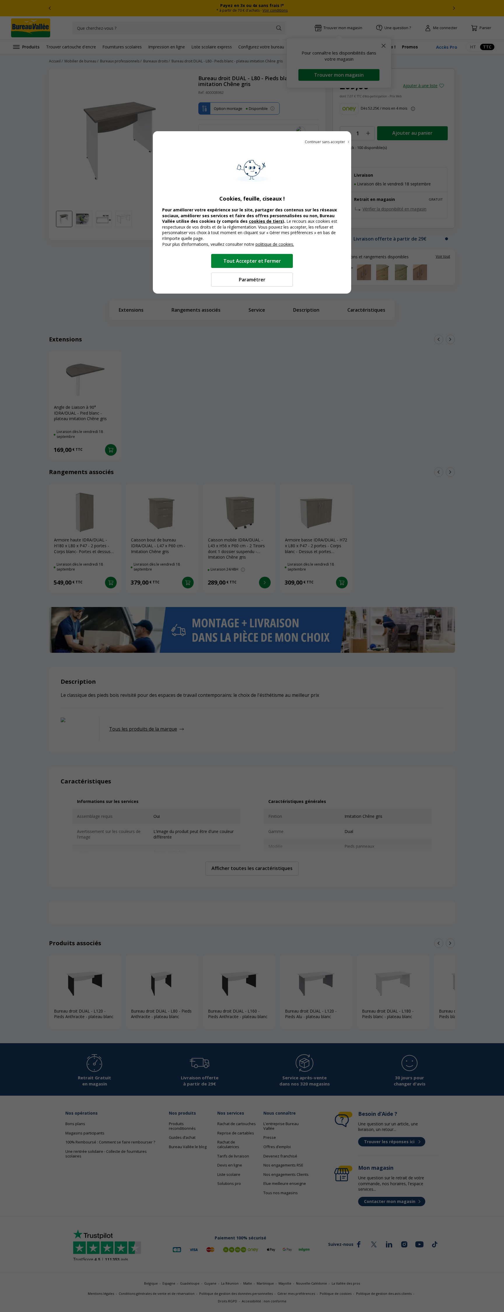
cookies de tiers (266, 221)
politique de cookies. (275, 244)
